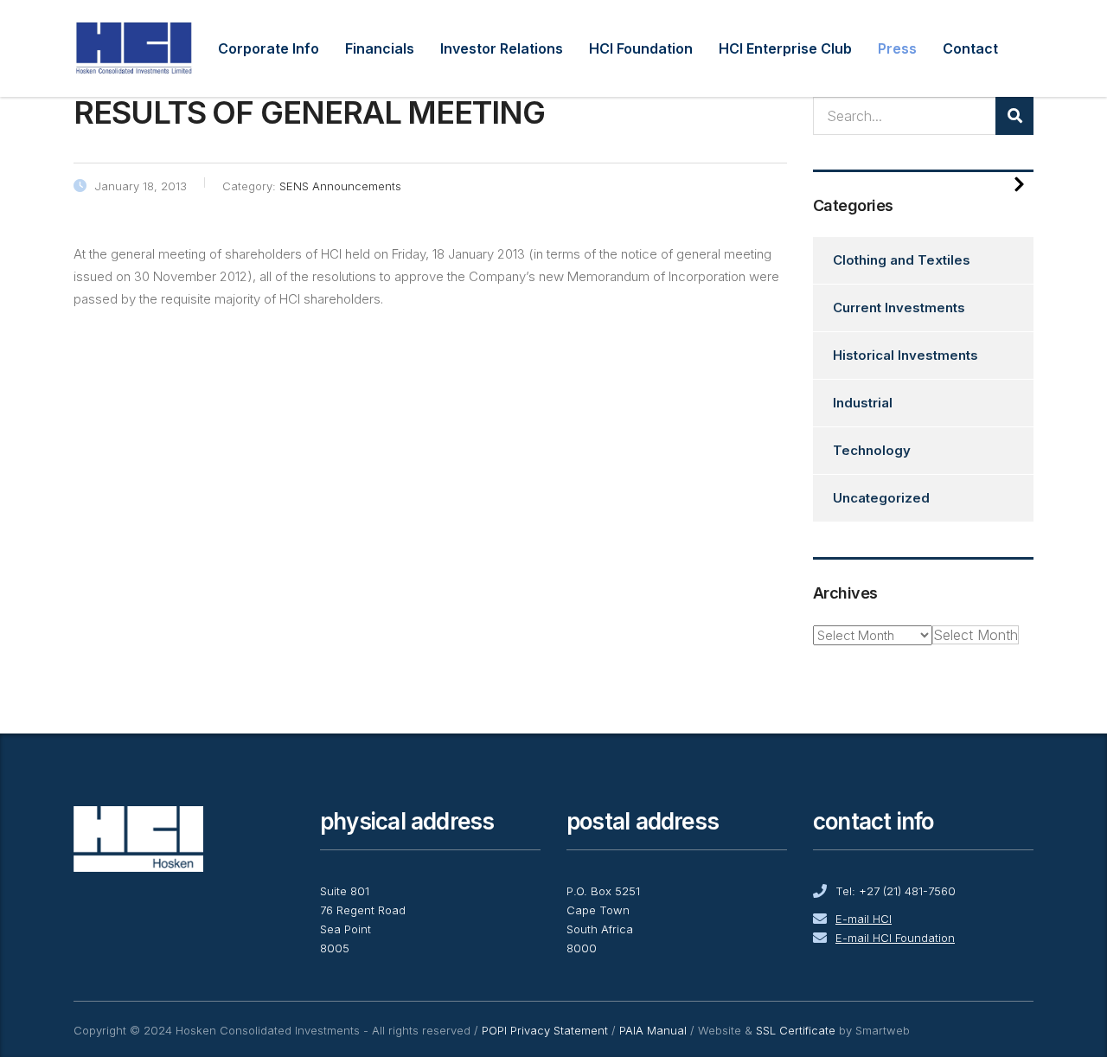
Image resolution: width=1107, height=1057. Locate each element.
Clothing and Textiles (901, 260)
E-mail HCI (863, 919)
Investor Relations (501, 48)
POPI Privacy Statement (545, 1030)
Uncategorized (881, 498)
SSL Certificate (795, 1030)
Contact (970, 48)
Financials (379, 48)
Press (897, 48)
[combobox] (975, 634)
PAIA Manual (653, 1030)
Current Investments (899, 307)
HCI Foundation (641, 48)
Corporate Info (268, 48)
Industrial (863, 402)
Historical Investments (905, 355)
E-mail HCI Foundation (895, 938)
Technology (872, 450)
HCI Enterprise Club (785, 48)
